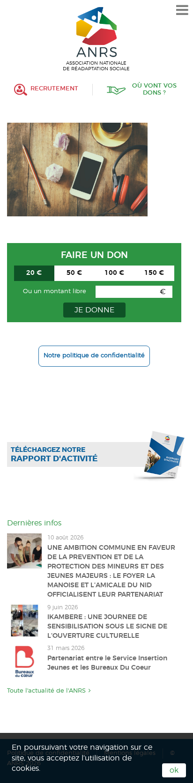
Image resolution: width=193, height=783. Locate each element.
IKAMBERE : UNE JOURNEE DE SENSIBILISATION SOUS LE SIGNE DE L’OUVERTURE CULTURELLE (107, 626)
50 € (74, 273)
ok (174, 770)
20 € (34, 273)
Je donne (94, 310)
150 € (154, 273)
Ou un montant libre (54, 291)
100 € (114, 273)
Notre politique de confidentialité (94, 356)
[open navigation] (182, 10)
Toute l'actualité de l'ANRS (46, 691)
